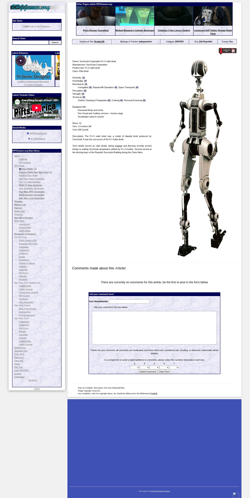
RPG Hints (19, 221)
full (35, 169)
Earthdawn (19, 377)
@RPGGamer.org (38, 133)
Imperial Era (24, 312)
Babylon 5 (19, 357)
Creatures (23, 253)
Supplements (25, 286)
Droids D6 (99, 41)
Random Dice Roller (28, 175)
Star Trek (18, 367)
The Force (24, 273)
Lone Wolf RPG (21, 370)
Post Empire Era (26, 315)
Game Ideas (25, 230)
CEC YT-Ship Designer (30, 182)
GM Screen (24, 295)
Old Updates (25, 162)
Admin (37, 388)
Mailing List (19, 211)
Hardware (23, 299)
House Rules (25, 227)
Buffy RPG (19, 354)
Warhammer (20, 347)
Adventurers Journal (28, 292)
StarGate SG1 (21, 351)
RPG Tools (19, 165)
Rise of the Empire (27, 308)
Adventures (24, 224)
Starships (23, 269)
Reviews (18, 214)
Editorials (23, 159)
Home (17, 156)
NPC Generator (26, 302)
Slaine (17, 364)
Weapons (23, 279)
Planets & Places (27, 263)
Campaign (24, 247)
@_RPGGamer (38, 138)
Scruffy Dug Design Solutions (160, 491)
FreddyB (153, 393)
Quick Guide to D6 (27, 240)
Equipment (24, 260)
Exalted (17, 373)
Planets (22, 331)
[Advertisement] (154, 441)
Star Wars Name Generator (32, 178)
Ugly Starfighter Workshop (31, 188)
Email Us (33, 380)
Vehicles (23, 276)
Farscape (18, 360)
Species (22, 266)
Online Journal (25, 289)
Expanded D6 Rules (28, 243)
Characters (24, 250)
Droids (22, 256)
